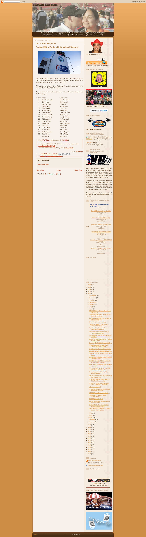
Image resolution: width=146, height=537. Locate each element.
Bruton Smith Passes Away (97, 322)
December (92, 295)
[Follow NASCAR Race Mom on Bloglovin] (99, 111)
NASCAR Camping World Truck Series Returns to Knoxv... (98, 345)
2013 (89, 442)
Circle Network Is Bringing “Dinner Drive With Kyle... (99, 372)
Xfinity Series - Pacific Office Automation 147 (97, 395)
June (91, 309)
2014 (89, 440)
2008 (89, 454)
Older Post (78, 170)
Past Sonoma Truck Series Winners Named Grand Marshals (100, 361)
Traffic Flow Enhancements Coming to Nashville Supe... (100, 319)
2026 (89, 284)
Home (59, 170)
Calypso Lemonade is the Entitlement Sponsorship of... (100, 376)
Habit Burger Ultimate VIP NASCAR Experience (101, 240)
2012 (89, 445)
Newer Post (40, 170)
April (91, 415)
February (92, 419)
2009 (89, 451)
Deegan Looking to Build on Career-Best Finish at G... (100, 401)
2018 (89, 431)
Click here (89, 142)
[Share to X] (65, 154)
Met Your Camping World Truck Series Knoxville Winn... (98, 328)
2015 (89, 438)
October (92, 300)
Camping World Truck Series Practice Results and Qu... (100, 339)
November (92, 297)
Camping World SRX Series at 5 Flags (100, 343)
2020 (89, 427)
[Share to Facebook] (67, 154)
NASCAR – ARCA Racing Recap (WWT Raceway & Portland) (99, 383)
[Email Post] (58, 153)
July (90, 306)
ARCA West (43, 156)
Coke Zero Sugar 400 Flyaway (101, 217)
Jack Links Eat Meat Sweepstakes (101, 248)
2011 (89, 447)
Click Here (89, 138)
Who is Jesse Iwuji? (95, 387)
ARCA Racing (79, 151)
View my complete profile (95, 465)
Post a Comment (43, 164)
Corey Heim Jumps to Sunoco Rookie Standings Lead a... (100, 357)
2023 (89, 291)
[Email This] (61, 154)
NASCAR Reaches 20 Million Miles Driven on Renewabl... (99, 389)
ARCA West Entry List (96, 399)
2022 (89, 293)
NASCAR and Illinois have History (99, 393)
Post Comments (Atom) (53, 174)
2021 (89, 425)
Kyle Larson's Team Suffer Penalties (100, 349)
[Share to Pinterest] (69, 154)
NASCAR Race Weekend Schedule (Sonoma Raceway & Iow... (99, 369)
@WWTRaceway (46, 140)
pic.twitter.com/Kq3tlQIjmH (46, 146)
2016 (89, 436)
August (91, 304)
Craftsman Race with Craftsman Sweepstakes (101, 232)
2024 (89, 289)
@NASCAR (65, 140)
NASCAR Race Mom (94, 460)
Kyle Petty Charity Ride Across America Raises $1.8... (98, 325)
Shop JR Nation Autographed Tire (101, 211)
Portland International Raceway (54, 156)
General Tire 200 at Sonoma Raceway (100, 351)
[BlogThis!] (63, 154)
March (91, 417)
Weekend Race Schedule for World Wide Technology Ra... (99, 409)
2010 (89, 449)
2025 (89, 287)
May (90, 413)
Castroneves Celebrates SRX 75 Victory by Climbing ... (99, 332)
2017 (89, 433)
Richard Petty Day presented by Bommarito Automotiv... (99, 405)
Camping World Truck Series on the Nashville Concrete (100, 315)
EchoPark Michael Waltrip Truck (101, 224)
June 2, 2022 (69, 148)
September (93, 302)
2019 (89, 429)
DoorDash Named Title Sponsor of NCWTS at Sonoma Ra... (99, 380)
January (92, 422)
